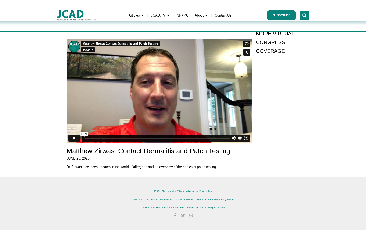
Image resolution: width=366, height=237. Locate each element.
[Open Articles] (142, 15)
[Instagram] (191, 215)
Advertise (152, 199)
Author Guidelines (185, 199)
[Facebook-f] (175, 215)
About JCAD (138, 199)
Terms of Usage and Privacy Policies (216, 199)
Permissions (166, 199)
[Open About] (206, 15)
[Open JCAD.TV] (168, 15)
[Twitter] (183, 215)
